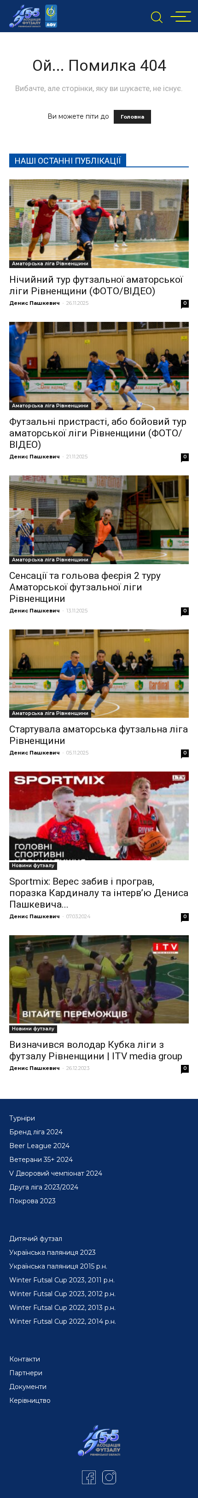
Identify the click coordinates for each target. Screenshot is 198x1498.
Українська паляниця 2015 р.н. (58, 1266)
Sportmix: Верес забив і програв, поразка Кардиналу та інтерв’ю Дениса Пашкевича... (98, 893)
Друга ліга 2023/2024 (43, 1187)
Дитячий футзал (35, 1239)
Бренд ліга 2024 (36, 1132)
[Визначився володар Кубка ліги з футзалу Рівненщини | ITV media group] (99, 979)
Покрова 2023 (32, 1201)
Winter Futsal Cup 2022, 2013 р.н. (62, 1308)
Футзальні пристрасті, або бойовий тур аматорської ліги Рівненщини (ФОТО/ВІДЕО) (97, 433)
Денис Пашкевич (34, 303)
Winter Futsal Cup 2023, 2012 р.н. (62, 1294)
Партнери (25, 1373)
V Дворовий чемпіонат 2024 (55, 1173)
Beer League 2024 (39, 1146)
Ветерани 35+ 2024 (41, 1159)
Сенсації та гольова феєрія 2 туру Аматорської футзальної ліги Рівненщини (85, 587)
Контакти (24, 1359)
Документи (28, 1387)
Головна (132, 117)
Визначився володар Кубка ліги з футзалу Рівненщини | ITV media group (95, 1050)
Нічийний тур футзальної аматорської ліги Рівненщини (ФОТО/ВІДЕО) (96, 285)
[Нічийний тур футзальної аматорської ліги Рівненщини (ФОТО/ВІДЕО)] (99, 223)
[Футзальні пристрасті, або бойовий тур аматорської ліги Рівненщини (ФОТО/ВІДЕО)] (99, 366)
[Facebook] (89, 1477)
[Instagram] (109, 1477)
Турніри (22, 1118)
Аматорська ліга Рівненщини (50, 264)
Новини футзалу (33, 866)
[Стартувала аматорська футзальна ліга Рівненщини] (99, 673)
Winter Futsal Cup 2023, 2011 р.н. (62, 1280)
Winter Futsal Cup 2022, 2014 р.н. (62, 1321)
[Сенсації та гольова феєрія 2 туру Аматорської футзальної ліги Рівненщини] (99, 519)
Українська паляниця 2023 (52, 1252)
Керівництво (30, 1400)
